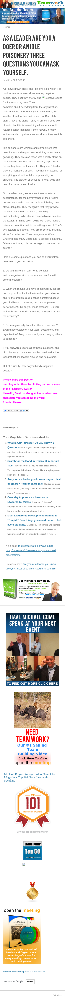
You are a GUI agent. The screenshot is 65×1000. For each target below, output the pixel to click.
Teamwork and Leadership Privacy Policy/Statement (24, 971)
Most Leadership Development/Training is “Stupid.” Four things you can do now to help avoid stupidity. (34, 520)
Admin (57, 995)
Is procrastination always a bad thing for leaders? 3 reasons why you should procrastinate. (31, 550)
